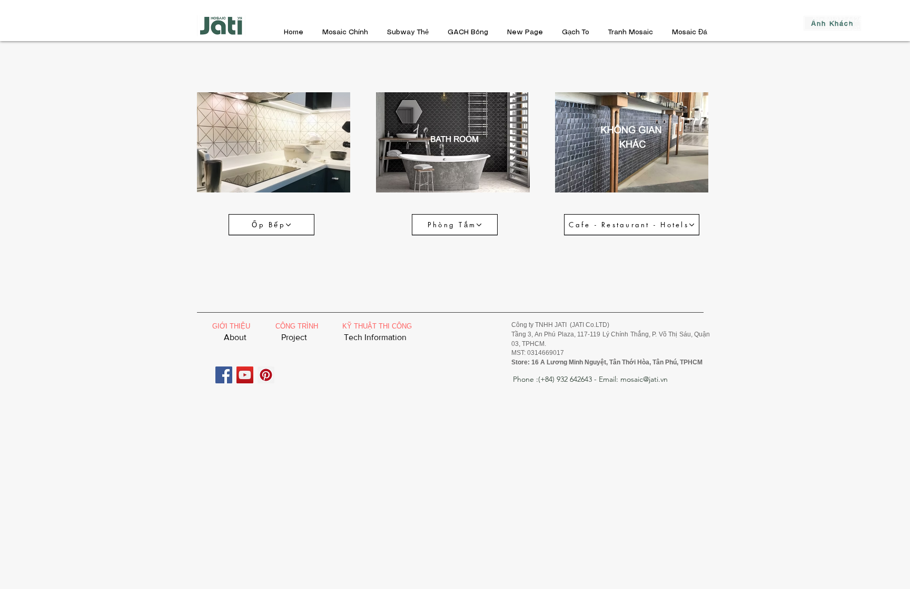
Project (294, 337)
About (235, 337)
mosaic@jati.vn (847, 27)
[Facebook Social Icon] (223, 374)
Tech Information (375, 337)
